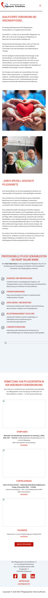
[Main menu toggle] (40, 5)
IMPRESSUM (24, 581)
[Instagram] (24, 576)
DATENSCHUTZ (24, 584)
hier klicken (24, 445)
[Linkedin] (32, 576)
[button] (24, 544)
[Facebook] (15, 576)
